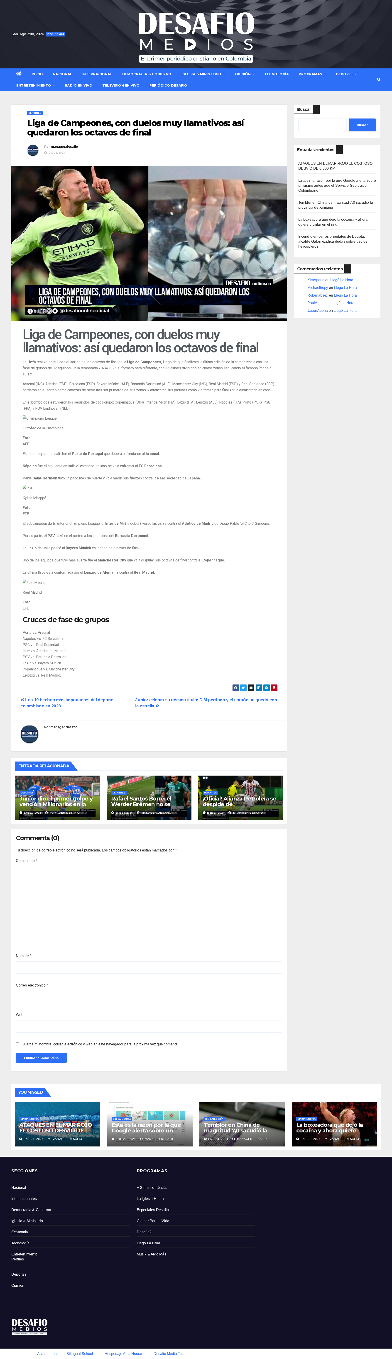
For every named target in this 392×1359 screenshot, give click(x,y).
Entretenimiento (34, 85)
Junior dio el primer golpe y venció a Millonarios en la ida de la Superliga (56, 804)
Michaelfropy (317, 288)
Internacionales (24, 1199)
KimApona (315, 280)
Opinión (243, 74)
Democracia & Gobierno (147, 74)
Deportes (346, 74)
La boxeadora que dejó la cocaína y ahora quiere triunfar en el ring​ (329, 1130)
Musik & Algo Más (151, 1254)
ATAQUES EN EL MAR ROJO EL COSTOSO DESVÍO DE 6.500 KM (55, 1130)
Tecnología (276, 74)
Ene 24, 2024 (34, 1139)
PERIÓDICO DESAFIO (168, 85)
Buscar (304, 109)
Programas (311, 74)
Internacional (97, 74)
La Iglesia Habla (150, 1199)
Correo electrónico (32, 985)
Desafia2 (144, 1232)
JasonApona (317, 310)
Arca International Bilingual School (65, 1354)
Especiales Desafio (153, 1210)
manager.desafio (64, 147)
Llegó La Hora (341, 280)
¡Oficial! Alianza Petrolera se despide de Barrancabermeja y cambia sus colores (239, 807)
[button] (379, 80)
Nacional (62, 74)
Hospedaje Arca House (123, 1354)
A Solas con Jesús (152, 1188)
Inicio (37, 74)
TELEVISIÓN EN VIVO (121, 85)
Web (19, 1015)
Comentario (26, 861)
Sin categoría (30, 1119)
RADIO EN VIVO (79, 85)
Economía (19, 1232)
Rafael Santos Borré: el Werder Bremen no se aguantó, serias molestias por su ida (145, 807)
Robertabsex (317, 295)
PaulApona (316, 303)
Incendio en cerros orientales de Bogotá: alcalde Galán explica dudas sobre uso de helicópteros (333, 241)
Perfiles (17, 1259)
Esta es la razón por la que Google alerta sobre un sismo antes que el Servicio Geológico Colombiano (337, 185)
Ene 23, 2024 (126, 1139)
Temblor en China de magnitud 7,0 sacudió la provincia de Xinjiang (235, 1130)
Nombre (23, 956)
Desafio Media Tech (170, 1354)
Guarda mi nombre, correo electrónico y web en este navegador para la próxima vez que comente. (100, 1044)
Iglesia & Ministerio (202, 74)
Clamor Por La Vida (153, 1221)
